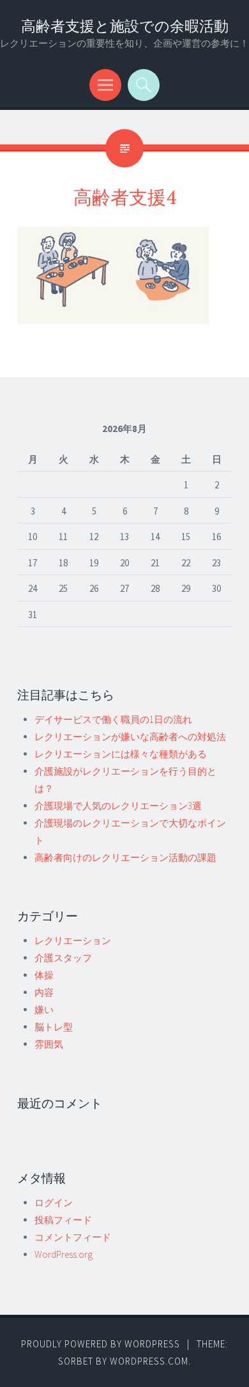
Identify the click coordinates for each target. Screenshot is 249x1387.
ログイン (53, 1203)
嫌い (44, 1009)
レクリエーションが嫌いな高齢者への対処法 (130, 737)
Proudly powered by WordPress (100, 1344)
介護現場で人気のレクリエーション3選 (118, 806)
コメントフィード (72, 1237)
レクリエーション (72, 940)
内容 (44, 992)
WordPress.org (63, 1254)
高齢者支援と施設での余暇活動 (125, 26)
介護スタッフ (63, 958)
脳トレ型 (53, 1027)
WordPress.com (149, 1361)
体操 (44, 975)
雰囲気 (48, 1044)
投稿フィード (63, 1220)
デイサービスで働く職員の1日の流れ (113, 719)
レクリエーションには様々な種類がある (120, 754)
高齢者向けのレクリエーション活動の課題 (125, 857)
